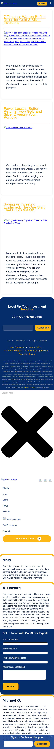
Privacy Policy (35, 347)
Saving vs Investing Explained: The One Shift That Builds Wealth (24, 207)
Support (6, 531)
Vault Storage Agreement (36, 350)
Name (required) (10, 639)
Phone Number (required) (14, 658)
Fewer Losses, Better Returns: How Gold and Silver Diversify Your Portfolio (23, 113)
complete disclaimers (29, 387)
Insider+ (6, 512)
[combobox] (15, 393)
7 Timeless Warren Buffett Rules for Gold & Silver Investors (24, 20)
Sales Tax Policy (27, 354)
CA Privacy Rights (12, 350)
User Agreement (17, 347)
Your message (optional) (14, 667)
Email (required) (10, 649)
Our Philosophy (10, 525)
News (5, 506)
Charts (6, 488)
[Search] (2, 471)
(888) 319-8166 (14, 519)
